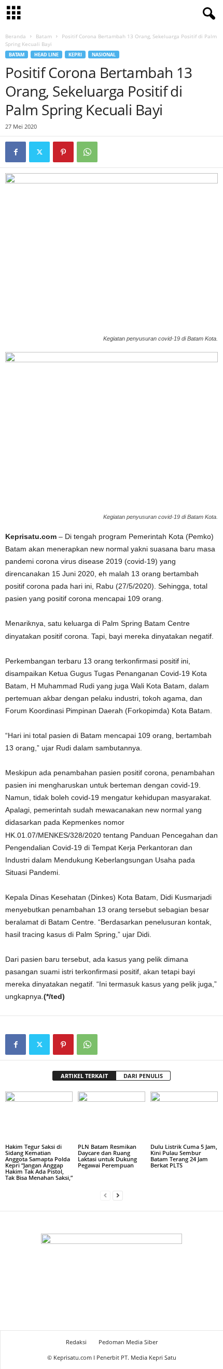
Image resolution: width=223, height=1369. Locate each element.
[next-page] (118, 1195)
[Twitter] (39, 152)
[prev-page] (105, 1195)
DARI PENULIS (143, 1076)
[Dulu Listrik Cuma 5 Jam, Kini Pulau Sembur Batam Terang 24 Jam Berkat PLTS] (184, 1116)
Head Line (46, 54)
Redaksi (76, 1342)
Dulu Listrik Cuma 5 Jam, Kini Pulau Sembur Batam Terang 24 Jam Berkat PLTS (183, 1156)
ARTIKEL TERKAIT (84, 1076)
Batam (44, 36)
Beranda (15, 36)
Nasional (104, 54)
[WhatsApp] (87, 152)
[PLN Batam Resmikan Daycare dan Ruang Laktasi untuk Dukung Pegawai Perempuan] (111, 1116)
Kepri (75, 54)
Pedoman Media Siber (128, 1342)
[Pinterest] (63, 152)
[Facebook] (15, 152)
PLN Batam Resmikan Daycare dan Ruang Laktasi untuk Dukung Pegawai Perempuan (107, 1156)
